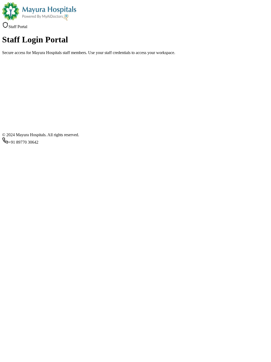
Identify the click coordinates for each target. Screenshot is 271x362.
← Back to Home (55, 241)
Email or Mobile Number (24, 201)
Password (11, 214)
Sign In (10, 236)
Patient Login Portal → (21, 241)
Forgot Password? (17, 227)
